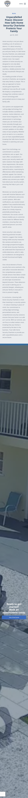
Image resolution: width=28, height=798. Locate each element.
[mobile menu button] (25, 4)
